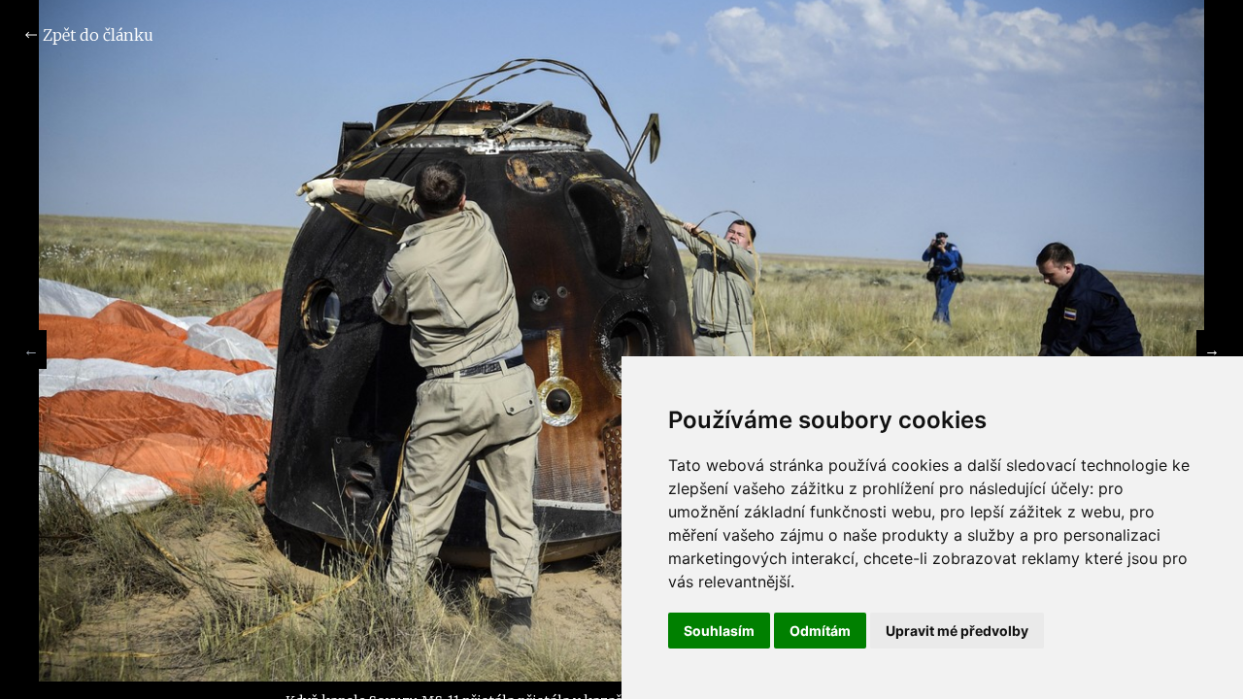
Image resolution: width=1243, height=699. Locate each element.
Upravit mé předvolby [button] (957, 630)
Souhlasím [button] (719, 630)
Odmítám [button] (820, 630)
